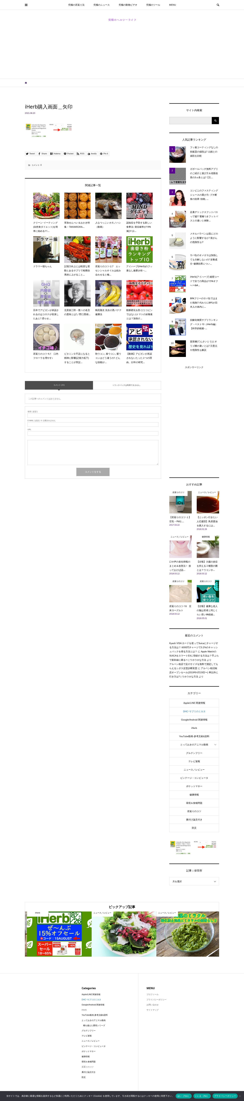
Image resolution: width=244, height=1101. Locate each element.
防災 (194, 828)
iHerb (194, 728)
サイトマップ (153, 1010)
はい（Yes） (183, 1096)
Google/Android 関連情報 (194, 719)
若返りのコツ (194, 811)
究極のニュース (101, 4)
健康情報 (194, 794)
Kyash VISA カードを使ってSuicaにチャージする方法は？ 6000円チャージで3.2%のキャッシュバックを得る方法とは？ (193, 647)
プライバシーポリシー (156, 999)
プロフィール (153, 994)
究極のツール (153, 4)
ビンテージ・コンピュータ (194, 778)
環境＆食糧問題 (194, 803)
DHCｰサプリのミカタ (194, 711)
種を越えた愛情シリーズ (94, 1025)
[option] (57, 933)
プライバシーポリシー (225, 1096)
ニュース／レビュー (194, 769)
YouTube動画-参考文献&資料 (194, 736)
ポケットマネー (194, 786)
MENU (172, 4)
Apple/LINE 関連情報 (194, 703)
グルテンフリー (194, 753)
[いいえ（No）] (240, 1096)
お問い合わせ (153, 1005)
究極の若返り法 (76, 4)
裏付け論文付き (194, 819)
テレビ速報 (194, 761)
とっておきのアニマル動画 (194, 744)
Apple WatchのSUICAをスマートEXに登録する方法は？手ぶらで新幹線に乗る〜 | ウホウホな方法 (194, 655)
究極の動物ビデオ (128, 4)
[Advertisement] (122, 54)
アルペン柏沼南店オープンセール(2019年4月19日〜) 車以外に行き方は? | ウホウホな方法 (193, 672)
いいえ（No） (202, 1096)
